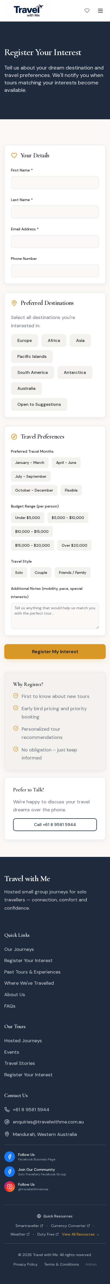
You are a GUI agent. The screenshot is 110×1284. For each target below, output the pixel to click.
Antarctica (75, 372)
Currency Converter (73, 1225)
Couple (41, 572)
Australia (26, 388)
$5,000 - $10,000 (68, 517)
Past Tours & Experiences (32, 972)
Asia (80, 340)
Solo (19, 572)
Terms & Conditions (61, 1264)
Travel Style (21, 561)
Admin (91, 1264)
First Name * (22, 170)
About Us (14, 994)
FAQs (9, 1006)
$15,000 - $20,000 (32, 545)
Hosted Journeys (23, 1040)
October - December (34, 490)
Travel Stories (19, 1063)
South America (32, 372)
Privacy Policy (26, 1264)
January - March (29, 462)
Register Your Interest (28, 960)
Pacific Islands (31, 356)
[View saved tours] (87, 10)
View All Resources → (81, 1234)
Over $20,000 (74, 545)
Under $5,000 (27, 517)
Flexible (71, 490)
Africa (54, 340)
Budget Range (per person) (35, 506)
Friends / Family (72, 572)
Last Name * (22, 199)
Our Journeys (19, 949)
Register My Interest (55, 651)
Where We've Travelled (29, 983)
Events (11, 1052)
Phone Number (24, 258)
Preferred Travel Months (32, 451)
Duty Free (45, 1234)
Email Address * (25, 229)
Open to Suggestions (39, 404)
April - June (66, 462)
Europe (24, 340)
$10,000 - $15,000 (32, 531)
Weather (22, 1234)
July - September (30, 476)
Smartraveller (31, 1225)
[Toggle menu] (100, 10)
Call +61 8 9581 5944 (55, 824)
